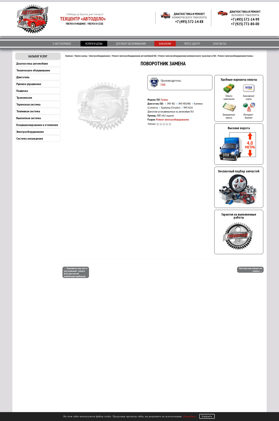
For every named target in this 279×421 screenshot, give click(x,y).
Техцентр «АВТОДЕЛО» (83, 19)
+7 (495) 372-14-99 (245, 19)
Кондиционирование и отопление (37, 125)
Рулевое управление (28, 84)
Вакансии (165, 43)
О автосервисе (62, 43)
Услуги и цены (93, 43)
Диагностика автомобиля (32, 63)
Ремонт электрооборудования (172, 119)
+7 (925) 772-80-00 (245, 24)
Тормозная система (28, 104)
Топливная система (28, 111)
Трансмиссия (24, 97)
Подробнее (189, 416)
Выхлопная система (28, 118)
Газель (164, 99)
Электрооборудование (30, 132)
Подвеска (22, 91)
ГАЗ (163, 84)
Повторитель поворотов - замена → (250, 269)
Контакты (219, 43)
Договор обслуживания (131, 43)
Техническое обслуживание (33, 70)
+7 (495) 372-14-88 (189, 21)
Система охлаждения (29, 138)
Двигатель (22, 77)
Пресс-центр (192, 43)
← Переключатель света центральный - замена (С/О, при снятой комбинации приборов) (75, 272)
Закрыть (207, 416)
